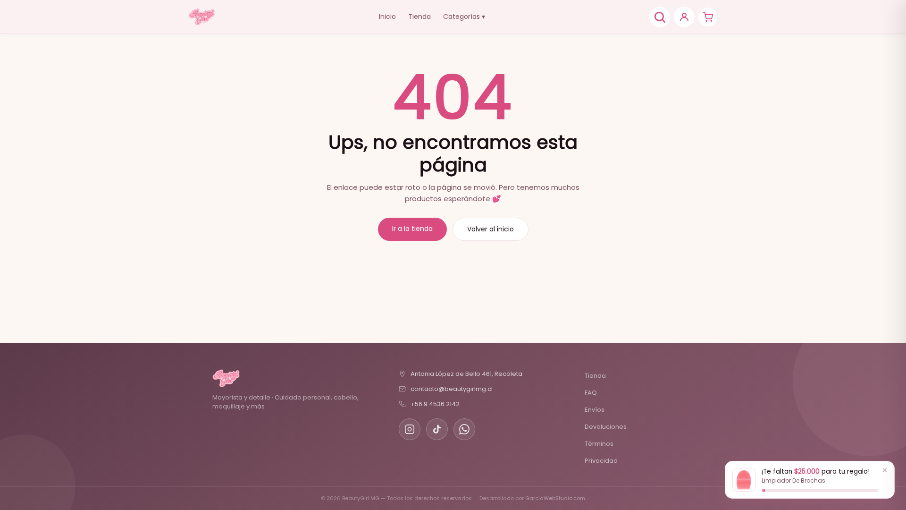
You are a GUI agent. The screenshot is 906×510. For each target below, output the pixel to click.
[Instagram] (409, 429)
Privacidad (601, 460)
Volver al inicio (490, 229)
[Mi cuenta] (684, 17)
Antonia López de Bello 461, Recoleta (466, 373)
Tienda (419, 16)
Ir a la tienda (412, 228)
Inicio (387, 16)
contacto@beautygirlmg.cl (452, 388)
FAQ (591, 392)
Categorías (464, 16)
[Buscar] (659, 17)
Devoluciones (606, 426)
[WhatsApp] (464, 429)
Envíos (594, 409)
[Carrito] (707, 17)
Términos (599, 443)
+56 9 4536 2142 (435, 404)
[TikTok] (437, 429)
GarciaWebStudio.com (555, 498)
